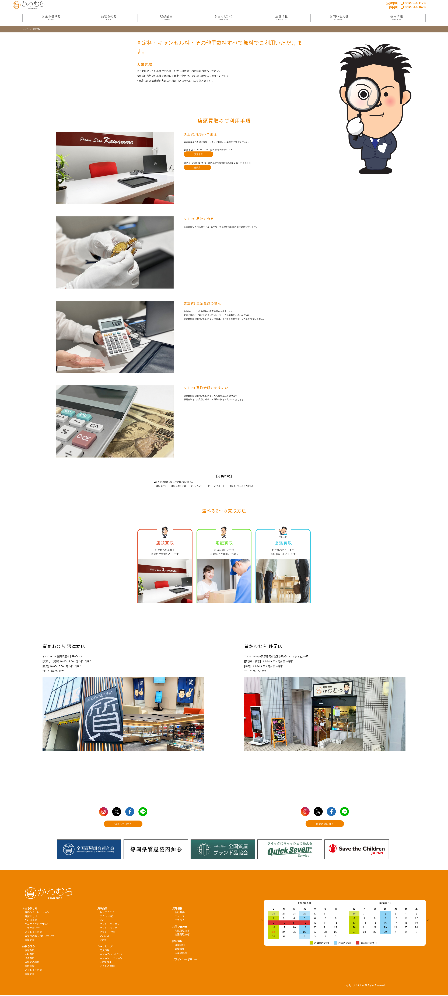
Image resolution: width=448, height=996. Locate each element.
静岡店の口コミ (325, 823)
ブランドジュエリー (111, 924)
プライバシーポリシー (184, 959)
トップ (25, 29)
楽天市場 (105, 950)
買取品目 (102, 908)
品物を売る (28, 946)
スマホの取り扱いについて (40, 935)
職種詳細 (180, 945)
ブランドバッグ (108, 928)
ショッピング (105, 946)
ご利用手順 (31, 920)
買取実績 (30, 966)
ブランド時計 (107, 916)
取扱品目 (30, 939)
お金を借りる (29, 908)
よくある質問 (107, 966)
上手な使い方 (32, 928)
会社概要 (180, 912)
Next (428, 920)
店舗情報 (177, 908)
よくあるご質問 (33, 931)
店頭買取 (30, 950)
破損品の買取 (32, 962)
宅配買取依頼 (182, 930)
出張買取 (30, 958)
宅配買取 (30, 954)
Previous (261, 920)
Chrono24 (105, 962)
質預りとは (31, 916)
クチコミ (180, 920)
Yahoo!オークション (111, 958)
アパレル (105, 935)
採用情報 (177, 941)
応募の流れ (181, 952)
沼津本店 (198, 154)
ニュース (180, 916)
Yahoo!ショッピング (111, 954)
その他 (103, 939)
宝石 (102, 920)
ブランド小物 (107, 931)
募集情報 (180, 948)
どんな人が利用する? (37, 924)
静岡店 (197, 167)
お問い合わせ (179, 926)
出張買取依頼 (182, 934)
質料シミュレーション (37, 912)
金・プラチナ (107, 912)
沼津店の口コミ (123, 824)
